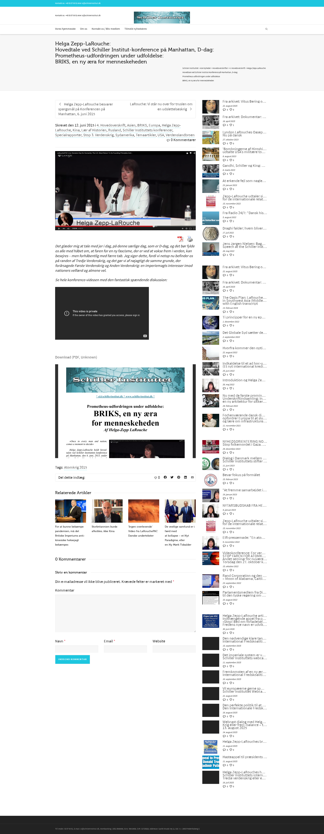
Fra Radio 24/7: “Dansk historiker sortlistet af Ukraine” (245, 213)
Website (159, 641)
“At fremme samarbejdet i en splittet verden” (245, 490)
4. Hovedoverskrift (111, 125)
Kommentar (64, 590)
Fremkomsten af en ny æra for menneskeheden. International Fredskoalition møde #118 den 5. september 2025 (245, 673)
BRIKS (142, 125)
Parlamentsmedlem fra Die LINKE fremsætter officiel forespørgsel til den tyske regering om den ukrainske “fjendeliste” (245, 594)
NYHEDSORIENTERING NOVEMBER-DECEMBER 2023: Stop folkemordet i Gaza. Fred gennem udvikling (245, 443)
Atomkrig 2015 (75, 467)
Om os (83, 29)
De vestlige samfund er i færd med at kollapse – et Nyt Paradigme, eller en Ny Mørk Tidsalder (180, 535)
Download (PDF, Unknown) (76, 357)
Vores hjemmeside (65, 29)
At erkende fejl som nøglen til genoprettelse (245, 180)
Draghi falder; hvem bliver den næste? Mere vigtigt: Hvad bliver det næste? (245, 228)
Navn (59, 641)
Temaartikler (146, 135)
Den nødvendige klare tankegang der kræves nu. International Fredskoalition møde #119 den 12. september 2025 (245, 640)
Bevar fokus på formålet (241, 474)
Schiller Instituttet (190, 68)
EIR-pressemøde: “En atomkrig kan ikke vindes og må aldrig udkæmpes (245, 537)
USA (161, 135)
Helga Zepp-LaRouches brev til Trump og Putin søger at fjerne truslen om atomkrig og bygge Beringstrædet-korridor (245, 741)
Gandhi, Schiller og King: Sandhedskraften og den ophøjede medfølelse (245, 165)
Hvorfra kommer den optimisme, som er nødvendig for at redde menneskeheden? (245, 348)
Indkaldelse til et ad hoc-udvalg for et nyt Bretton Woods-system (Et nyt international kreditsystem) (245, 365)
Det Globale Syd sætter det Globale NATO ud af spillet (245, 332)
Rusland (114, 130)
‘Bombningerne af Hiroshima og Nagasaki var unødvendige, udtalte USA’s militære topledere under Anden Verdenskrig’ (245, 151)
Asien (131, 125)
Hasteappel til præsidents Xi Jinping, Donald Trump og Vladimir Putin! (245, 757)
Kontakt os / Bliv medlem (106, 29)
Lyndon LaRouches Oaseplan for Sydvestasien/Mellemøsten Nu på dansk (245, 134)
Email (108, 641)
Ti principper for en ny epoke (245, 317)
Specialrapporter (68, 135)
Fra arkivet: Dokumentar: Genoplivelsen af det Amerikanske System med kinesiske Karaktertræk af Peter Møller (245, 116)
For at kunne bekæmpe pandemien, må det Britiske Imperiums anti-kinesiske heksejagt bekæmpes (70, 535)
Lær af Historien (93, 130)
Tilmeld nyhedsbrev (135, 29)
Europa (154, 125)
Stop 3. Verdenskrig (98, 135)
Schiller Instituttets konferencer (147, 130)
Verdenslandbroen (180, 135)
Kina (76, 130)
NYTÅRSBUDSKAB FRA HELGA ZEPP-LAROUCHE (245, 505)
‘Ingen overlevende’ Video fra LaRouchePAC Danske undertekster (143, 531)
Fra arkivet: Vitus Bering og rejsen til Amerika (245, 101)
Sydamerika (124, 135)
